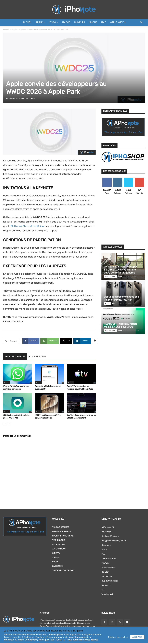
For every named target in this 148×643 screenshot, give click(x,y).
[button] (141, 22)
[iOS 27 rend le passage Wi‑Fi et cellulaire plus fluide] (49, 403)
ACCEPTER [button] (137, 637)
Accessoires (58, 544)
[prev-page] (5, 423)
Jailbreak (57, 566)
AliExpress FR (107, 527)
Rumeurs (79, 22)
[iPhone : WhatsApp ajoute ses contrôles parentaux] (17, 374)
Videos (55, 557)
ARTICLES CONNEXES (15, 356)
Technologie (58, 540)
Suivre (118, 179)
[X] (120, 622)
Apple (39, 22)
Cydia (55, 562)
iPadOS (66, 22)
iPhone (93, 22)
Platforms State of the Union (27, 226)
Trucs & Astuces (60, 527)
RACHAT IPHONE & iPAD (62, 536)
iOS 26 (52, 22)
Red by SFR (106, 576)
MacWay (105, 563)
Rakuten (105, 572)
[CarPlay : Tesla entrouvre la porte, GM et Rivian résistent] (81, 403)
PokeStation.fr (108, 567)
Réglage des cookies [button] (118, 637)
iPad (103, 22)
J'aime (106, 179)
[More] (95, 341)
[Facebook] (104, 622)
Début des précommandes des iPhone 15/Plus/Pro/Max (121, 298)
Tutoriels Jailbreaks (63, 570)
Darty (104, 549)
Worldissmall (107, 594)
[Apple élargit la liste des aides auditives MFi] (49, 374)
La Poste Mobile (108, 558)
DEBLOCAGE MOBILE (61, 531)
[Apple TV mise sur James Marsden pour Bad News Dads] (81, 374)
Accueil (27, 22)
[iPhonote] (74, 9)
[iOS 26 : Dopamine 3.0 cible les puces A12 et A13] (17, 403)
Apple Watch (117, 22)
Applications (58, 549)
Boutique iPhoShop (110, 536)
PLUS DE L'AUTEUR (37, 356)
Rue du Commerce (109, 581)
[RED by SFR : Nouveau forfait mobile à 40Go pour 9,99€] (123, 321)
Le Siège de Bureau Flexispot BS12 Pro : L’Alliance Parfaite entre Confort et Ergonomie (120, 269)
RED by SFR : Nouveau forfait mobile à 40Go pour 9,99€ (120, 325)
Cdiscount (106, 545)
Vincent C (13, 98)
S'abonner (139, 179)
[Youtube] (127, 622)
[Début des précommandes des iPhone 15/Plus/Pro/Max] (123, 294)
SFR (103, 590)
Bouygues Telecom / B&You (114, 540)
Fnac (103, 554)
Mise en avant (110, 276)
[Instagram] (112, 622)
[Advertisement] (123, 221)
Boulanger (106, 532)
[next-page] (9, 423)
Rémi (120, 276)
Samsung (105, 585)
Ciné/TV (56, 553)
